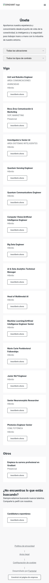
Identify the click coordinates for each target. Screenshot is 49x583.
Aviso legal (24, 554)
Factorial (32, 571)
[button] (44, 5)
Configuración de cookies (24, 562)
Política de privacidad (24, 546)
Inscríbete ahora (17, 94)
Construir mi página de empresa (24, 577)
